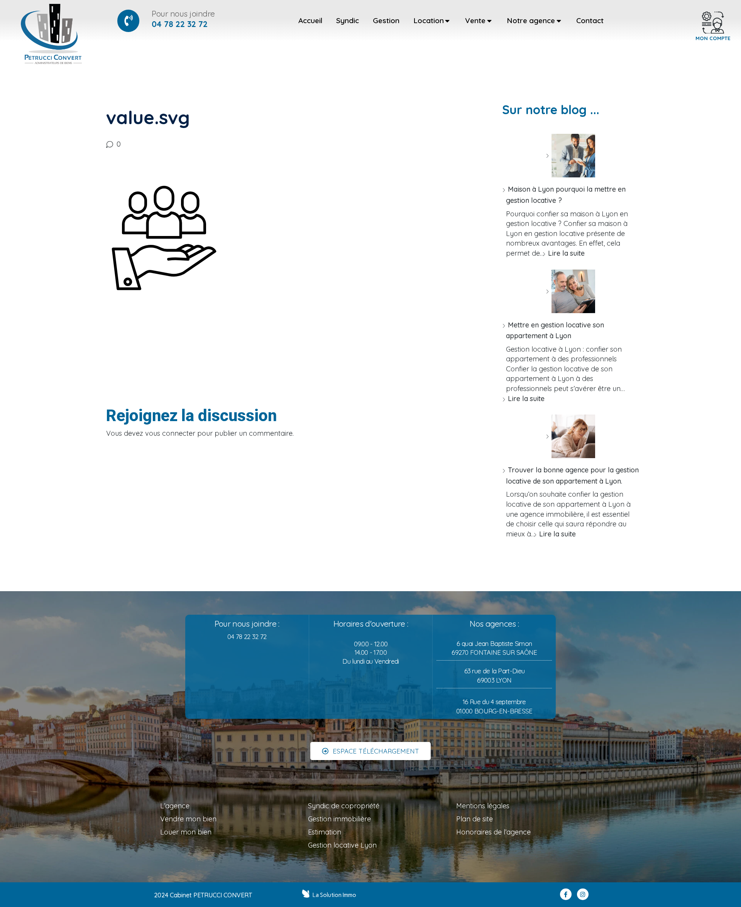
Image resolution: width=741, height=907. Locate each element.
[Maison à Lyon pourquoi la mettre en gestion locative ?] (570, 155)
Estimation (324, 832)
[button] (370, 751)
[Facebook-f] (566, 894)
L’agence (174, 805)
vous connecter (170, 433)
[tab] (310, 21)
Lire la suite (566, 253)
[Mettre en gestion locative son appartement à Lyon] (570, 291)
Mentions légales (482, 805)
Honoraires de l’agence (493, 832)
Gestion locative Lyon (342, 845)
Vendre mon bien (188, 818)
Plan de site (474, 818)
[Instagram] (583, 894)
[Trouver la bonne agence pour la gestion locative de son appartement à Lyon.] (570, 436)
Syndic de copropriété (343, 805)
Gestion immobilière (339, 818)
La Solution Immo (334, 895)
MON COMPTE (713, 38)
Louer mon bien (185, 832)
